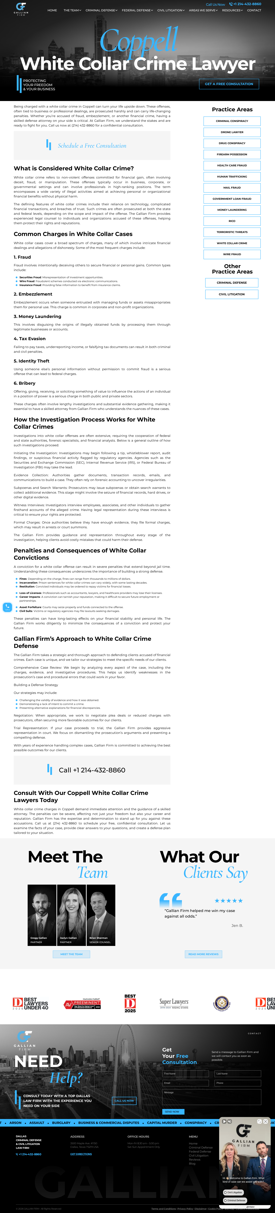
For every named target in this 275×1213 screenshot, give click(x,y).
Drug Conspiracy (232, 143)
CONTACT (254, 10)
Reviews (194, 1159)
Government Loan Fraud (232, 198)
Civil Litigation (232, 294)
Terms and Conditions (163, 1208)
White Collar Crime (232, 243)
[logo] (21, 10)
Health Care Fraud (232, 165)
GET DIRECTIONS (81, 1154)
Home (52, 10)
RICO (232, 221)
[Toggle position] (259, 1121)
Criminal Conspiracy (232, 121)
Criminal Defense (232, 282)
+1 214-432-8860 (247, 4)
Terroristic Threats (232, 232)
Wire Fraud (232, 254)
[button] (229, 84)
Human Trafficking (232, 176)
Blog (192, 1163)
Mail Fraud (232, 187)
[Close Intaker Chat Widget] (265, 1121)
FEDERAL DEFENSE (136, 10)
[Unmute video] (224, 1121)
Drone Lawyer (232, 132)
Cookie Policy (215, 1208)
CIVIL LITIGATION (169, 10)
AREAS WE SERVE (202, 10)
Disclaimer (201, 1208)
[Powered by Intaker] (250, 1207)
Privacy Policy (185, 1208)
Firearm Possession (232, 154)
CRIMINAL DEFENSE (100, 10)
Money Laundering (232, 209)
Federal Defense (200, 1151)
